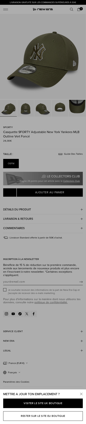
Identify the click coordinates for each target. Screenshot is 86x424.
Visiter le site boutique (43, 403)
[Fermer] (81, 394)
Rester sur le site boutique (43, 416)
